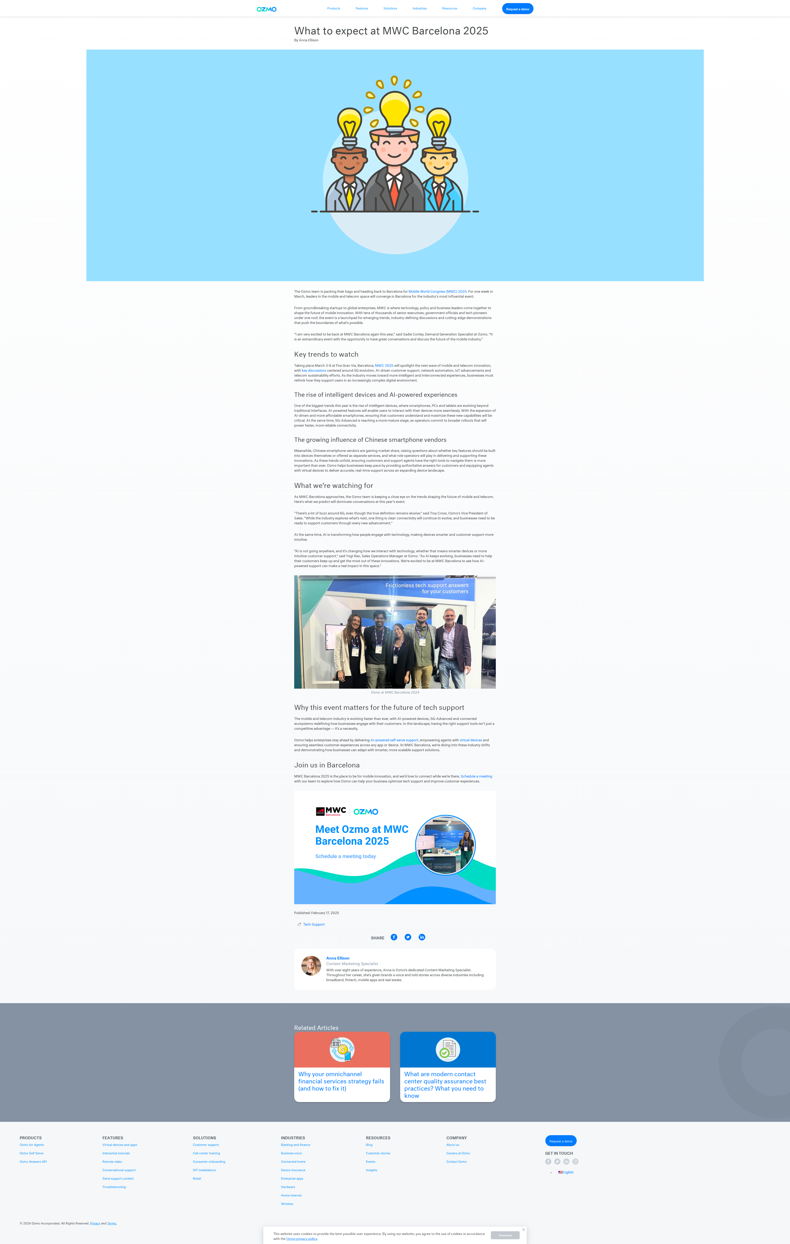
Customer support (206, 1145)
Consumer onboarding (209, 1161)
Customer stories (378, 1153)
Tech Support (314, 924)
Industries (420, 8)
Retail (197, 1178)
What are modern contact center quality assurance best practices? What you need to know (445, 1083)
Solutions (390, 8)
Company (479, 8)
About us (452, 1145)
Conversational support (119, 1170)
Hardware (288, 1187)
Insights (371, 1170)
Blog (369, 1145)
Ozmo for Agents (32, 1145)
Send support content (118, 1178)
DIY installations (204, 1170)
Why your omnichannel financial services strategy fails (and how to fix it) (341, 1080)
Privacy (95, 1223)
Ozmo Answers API (33, 1161)
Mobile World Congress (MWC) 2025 (438, 292)
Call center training (206, 1153)
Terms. (112, 1223)
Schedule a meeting (476, 776)
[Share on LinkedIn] (422, 939)
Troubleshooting (114, 1187)
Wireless (287, 1204)
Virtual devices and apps (119, 1145)
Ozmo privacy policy (301, 1238)
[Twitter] (557, 1163)
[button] (566, 1173)
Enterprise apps (292, 1178)
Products (333, 8)
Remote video (112, 1161)
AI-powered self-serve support (394, 740)
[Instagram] (575, 1163)
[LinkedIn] (566, 1163)
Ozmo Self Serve (31, 1153)
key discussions (314, 371)
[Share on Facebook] (394, 939)
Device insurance (293, 1170)
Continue (505, 1235)
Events (370, 1161)
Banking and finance (295, 1145)
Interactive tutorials (116, 1153)
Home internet (291, 1195)
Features (362, 8)
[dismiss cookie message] (523, 1229)
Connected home (293, 1161)
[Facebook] (548, 1163)
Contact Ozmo (456, 1161)
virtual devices (471, 740)
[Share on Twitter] (408, 939)
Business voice (291, 1153)
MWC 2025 (384, 366)
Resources (449, 8)
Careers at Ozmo (458, 1153)
